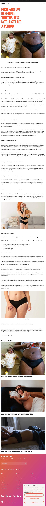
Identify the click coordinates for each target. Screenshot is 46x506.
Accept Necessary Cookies (34, 498)
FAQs (2, 480)
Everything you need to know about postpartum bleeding (17, 376)
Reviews (17, 475)
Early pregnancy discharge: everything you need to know (17, 414)
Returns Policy (4, 486)
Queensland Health (10, 240)
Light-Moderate (33, 274)
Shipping (2, 482)
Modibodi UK (6, 501)
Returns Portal (4, 488)
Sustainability (18, 482)
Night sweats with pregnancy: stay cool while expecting (16, 451)
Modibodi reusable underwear (6, 256)
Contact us (3, 478)
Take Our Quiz (33, 475)
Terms (5, 502)
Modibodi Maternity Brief (24, 319)
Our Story (18, 480)
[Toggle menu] (44, 3)
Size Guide (33, 480)
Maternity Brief (26, 285)
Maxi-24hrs (5, 261)
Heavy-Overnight (19, 272)
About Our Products (34, 482)
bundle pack (36, 269)
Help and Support (4, 475)
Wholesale (13, 502)
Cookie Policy (31, 492)
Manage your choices (34, 502)
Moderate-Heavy (20, 274)
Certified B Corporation (20, 478)
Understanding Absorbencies (36, 478)
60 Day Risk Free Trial (5, 484)
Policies (9, 502)
